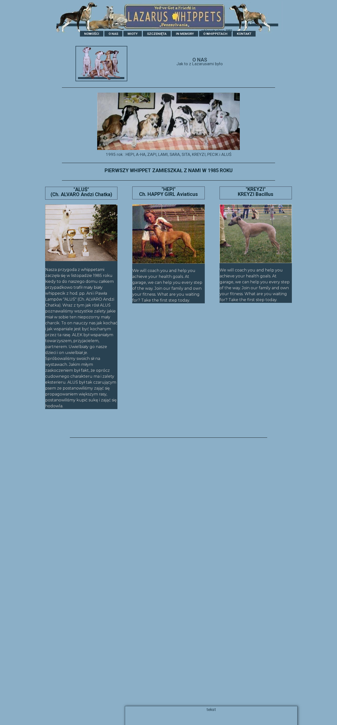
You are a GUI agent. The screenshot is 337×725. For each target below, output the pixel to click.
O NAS (113, 34)
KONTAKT (244, 34)
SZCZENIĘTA (157, 34)
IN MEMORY (185, 34)
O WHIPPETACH (215, 34)
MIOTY (133, 34)
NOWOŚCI (91, 34)
